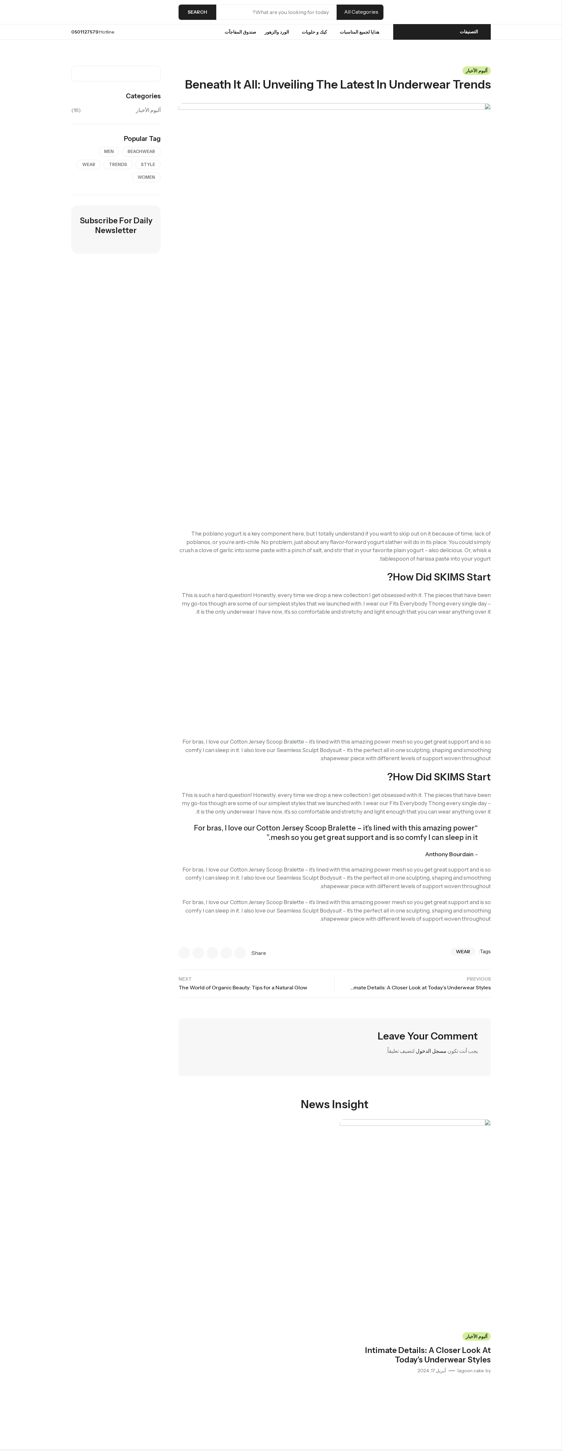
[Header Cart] (73, 12)
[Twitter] (212, 953)
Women (146, 177)
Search (197, 12)
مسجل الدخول (431, 1051)
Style (148, 164)
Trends (118, 164)
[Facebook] (240, 953)
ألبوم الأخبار (477, 71)
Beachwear (141, 151)
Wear (463, 952)
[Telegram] (184, 953)
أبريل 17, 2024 (432, 1371)
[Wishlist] (85, 12)
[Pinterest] (198, 953)
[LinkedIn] (226, 953)
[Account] (97, 12)
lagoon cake (471, 1371)
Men (109, 151)
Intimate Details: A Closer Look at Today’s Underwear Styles (428, 1355)
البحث (78, 73)
